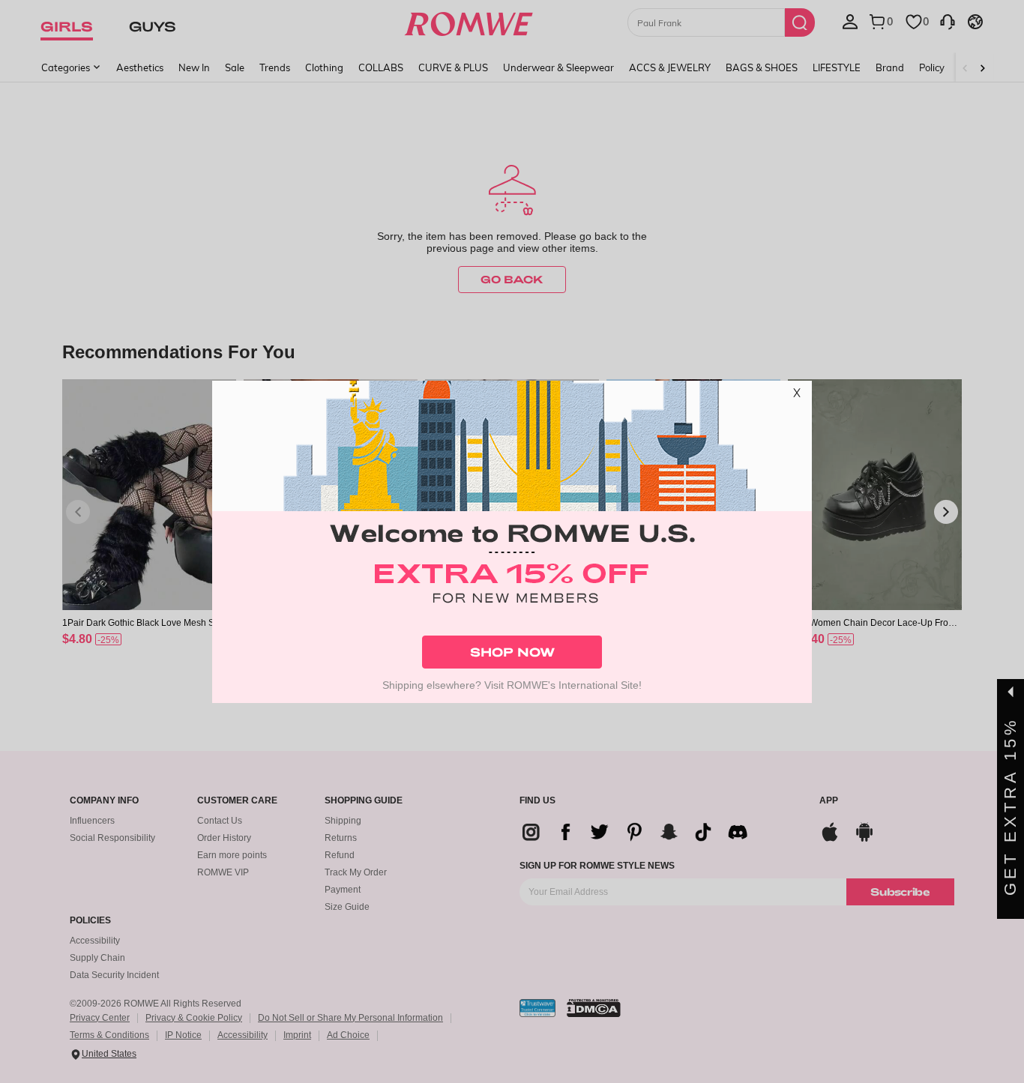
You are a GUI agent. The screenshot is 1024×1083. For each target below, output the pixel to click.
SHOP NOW (512, 652)
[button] (797, 396)
